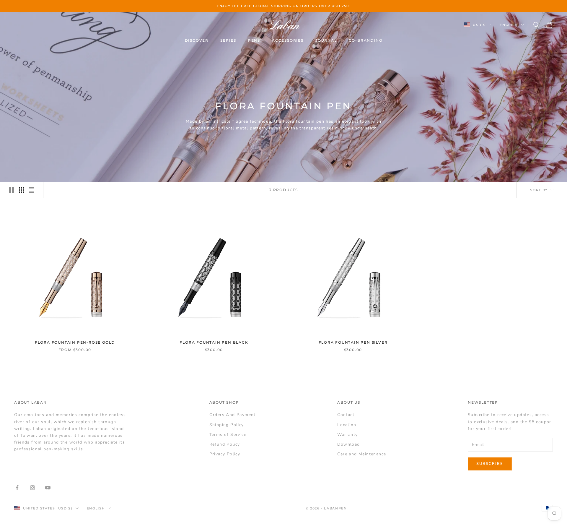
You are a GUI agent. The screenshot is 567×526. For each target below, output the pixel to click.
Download (348, 444)
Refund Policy (224, 444)
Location (346, 425)
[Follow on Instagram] (32, 488)
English (509, 25)
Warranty (347, 434)
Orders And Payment (232, 415)
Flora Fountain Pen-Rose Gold (75, 342)
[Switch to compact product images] (31, 190)
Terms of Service (227, 434)
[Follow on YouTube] (48, 488)
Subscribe (489, 463)
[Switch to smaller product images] (21, 190)
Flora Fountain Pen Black (214, 342)
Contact (345, 415)
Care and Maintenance (361, 454)
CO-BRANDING (365, 40)
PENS (254, 40)
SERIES (228, 40)
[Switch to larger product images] (11, 190)
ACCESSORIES (288, 40)
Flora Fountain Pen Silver (353, 342)
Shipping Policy (226, 425)
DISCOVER (196, 40)
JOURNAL (326, 40)
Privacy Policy (224, 454)
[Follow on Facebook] (17, 488)
